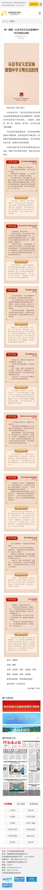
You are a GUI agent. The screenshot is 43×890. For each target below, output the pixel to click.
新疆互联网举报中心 (20, 3)
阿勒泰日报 (10, 738)
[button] (5, 769)
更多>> (38, 738)
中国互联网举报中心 (7, 3)
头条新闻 (11, 21)
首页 (6, 21)
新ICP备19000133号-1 (19, 859)
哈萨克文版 (33, 4)
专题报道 (9, 698)
